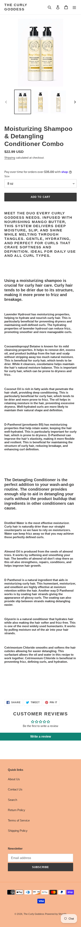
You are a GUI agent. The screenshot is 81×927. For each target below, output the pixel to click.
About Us (14, 779)
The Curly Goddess (15, 7)
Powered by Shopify (55, 914)
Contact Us (15, 789)
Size (6, 176)
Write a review (40, 736)
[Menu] (74, 7)
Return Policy (16, 810)
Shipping (9, 157)
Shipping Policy (18, 830)
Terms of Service (19, 820)
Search (12, 799)
